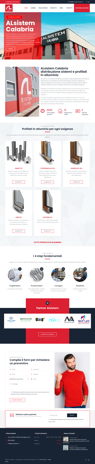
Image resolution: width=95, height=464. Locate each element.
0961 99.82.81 (15, 2)
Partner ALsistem (81, 8)
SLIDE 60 (19, 217)
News (61, 8)
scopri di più (18, 182)
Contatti (69, 8)
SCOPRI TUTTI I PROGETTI (47, 334)
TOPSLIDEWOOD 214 (47, 168)
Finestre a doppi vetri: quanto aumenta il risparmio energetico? (79, 448)
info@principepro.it (78, 2)
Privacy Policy (42, 459)
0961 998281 (11, 440)
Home (26, 8)
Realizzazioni (43, 8)
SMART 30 (18, 168)
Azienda (33, 8)
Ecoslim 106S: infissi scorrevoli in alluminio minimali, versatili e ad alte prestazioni (76, 441)
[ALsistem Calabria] (9, 8)
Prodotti (53, 8)
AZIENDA (10, 49)
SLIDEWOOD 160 (76, 168)
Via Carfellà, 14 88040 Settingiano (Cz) (19, 437)
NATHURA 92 (47, 217)
